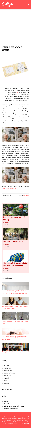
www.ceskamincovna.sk (9, 188)
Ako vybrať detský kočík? (13, 241)
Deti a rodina (26, 195)
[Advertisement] (15, 25)
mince (16, 105)
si (17, 92)
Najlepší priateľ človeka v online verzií (15, 352)
